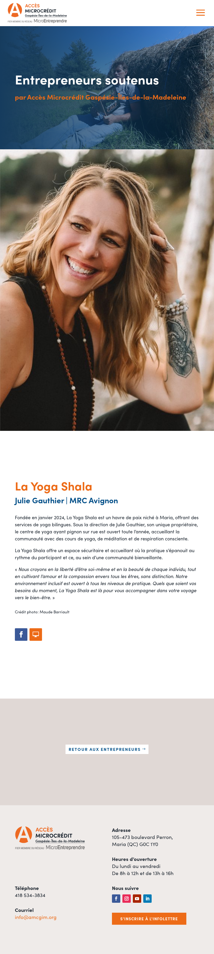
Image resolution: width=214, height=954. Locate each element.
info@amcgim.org (36, 916)
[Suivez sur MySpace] (35, 634)
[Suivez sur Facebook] (21, 634)
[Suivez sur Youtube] (137, 898)
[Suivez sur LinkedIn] (147, 898)
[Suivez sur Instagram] (126, 898)
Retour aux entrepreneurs (105, 749)
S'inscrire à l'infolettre (149, 918)
